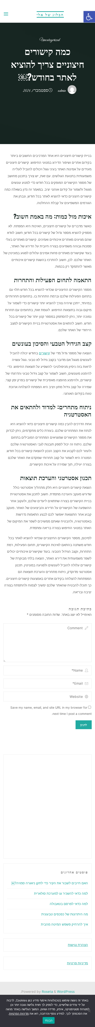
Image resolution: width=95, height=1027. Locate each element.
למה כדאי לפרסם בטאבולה (69, 904)
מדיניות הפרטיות (19, 1013)
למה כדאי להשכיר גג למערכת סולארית (61, 893)
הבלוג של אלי (50, 14)
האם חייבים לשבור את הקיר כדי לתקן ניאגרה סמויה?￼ (49, 883)
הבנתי (48, 1020)
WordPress (66, 991)
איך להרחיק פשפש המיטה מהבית (64, 924)
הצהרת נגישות (78, 945)
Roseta (47, 991)
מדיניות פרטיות (77, 963)
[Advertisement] (47, 805)
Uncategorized (50, 40)
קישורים (44, 353)
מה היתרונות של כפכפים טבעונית (64, 914)
